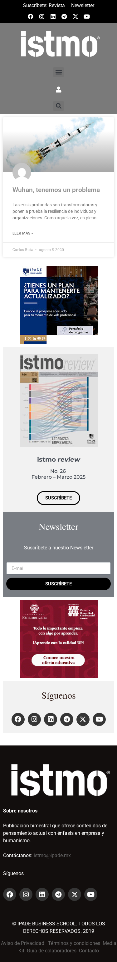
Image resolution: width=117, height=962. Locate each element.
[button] (58, 72)
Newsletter (82, 5)
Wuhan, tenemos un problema (56, 190)
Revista (57, 5)
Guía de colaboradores (51, 951)
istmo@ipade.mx (52, 855)
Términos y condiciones (74, 943)
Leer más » (22, 233)
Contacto (89, 951)
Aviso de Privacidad (22, 943)
